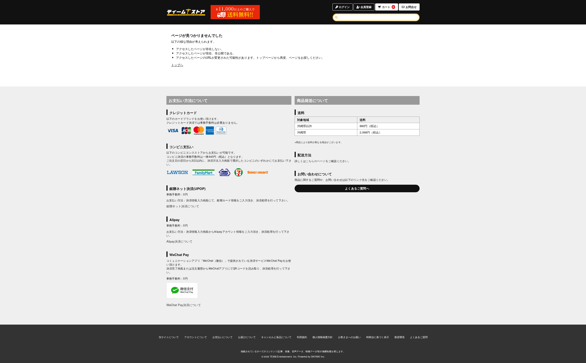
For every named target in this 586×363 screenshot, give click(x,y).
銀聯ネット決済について (182, 206)
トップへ (177, 65)
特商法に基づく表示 (377, 337)
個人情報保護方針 (322, 337)
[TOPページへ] (186, 12)
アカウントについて (195, 337)
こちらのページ (316, 161)
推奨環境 (399, 337)
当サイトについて (169, 337)
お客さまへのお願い (349, 337)
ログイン (344, 7)
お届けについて (247, 337)
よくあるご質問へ (357, 188)
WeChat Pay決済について (183, 305)
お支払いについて (222, 337)
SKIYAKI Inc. (318, 356)
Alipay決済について (179, 241)
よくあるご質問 (419, 337)
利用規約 (302, 337)
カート (388, 7)
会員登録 (366, 7)
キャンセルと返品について (276, 337)
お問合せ (411, 7)
